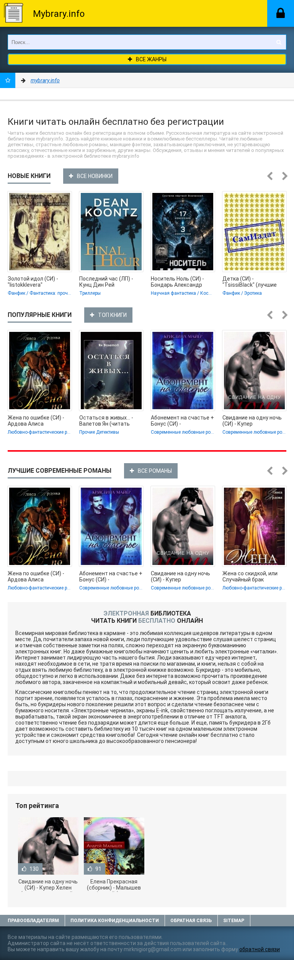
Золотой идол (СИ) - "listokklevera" (33, 282)
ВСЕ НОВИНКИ (95, 176)
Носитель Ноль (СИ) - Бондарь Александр (177, 282)
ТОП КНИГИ (112, 315)
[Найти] (278, 42)
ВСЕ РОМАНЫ (155, 471)
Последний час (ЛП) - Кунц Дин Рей (106, 282)
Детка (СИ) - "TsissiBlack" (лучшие (249, 282)
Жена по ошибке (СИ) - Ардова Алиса (36, 421)
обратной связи (259, 949)
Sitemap (233, 920)
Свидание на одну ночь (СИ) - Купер (252, 421)
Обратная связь (191, 920)
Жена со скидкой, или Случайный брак (250, 576)
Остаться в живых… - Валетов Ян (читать (106, 421)
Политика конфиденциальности (114, 920)
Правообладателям (33, 920)
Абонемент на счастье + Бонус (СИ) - (182, 421)
